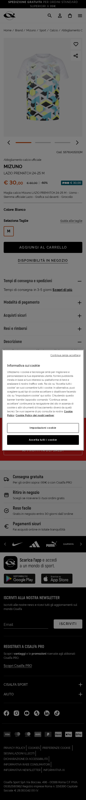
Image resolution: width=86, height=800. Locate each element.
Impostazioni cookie (43, 427)
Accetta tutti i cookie (43, 439)
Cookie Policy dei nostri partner (35, 415)
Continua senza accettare (65, 355)
